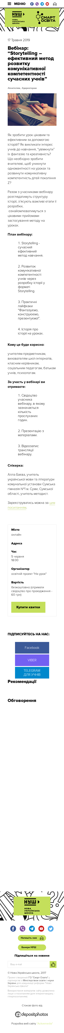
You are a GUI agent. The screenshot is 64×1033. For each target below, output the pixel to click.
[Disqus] (32, 751)
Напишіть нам (54, 4)
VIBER (32, 660)
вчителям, (15, 88)
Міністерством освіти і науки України (31, 982)
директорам (30, 88)
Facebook (32, 648)
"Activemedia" (45, 1023)
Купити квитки (28, 607)
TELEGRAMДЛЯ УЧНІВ (32, 673)
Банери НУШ (29, 947)
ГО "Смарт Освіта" (38, 977)
